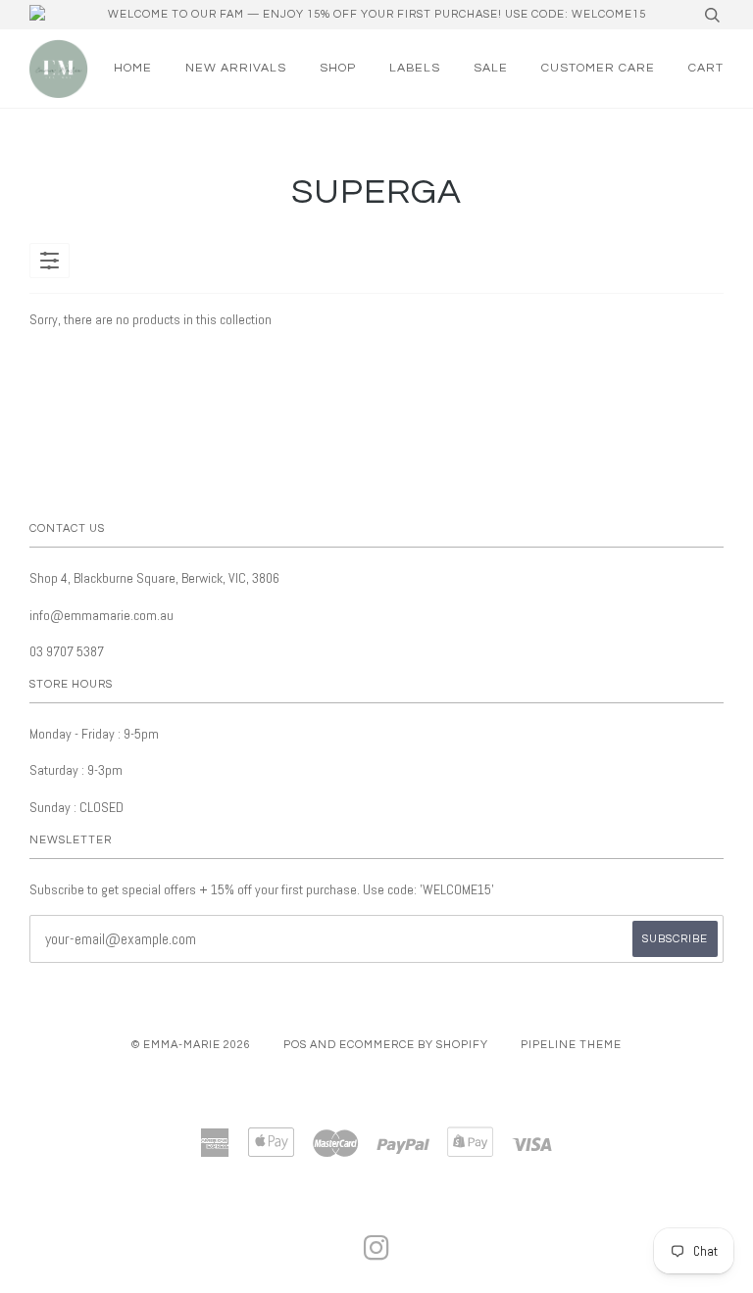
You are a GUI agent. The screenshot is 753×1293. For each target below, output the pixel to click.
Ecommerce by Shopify (413, 1044)
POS (295, 1044)
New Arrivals (235, 68)
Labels (414, 68)
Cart (706, 68)
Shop (338, 68)
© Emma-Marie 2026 (191, 1044)
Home (133, 68)
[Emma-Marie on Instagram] (377, 1254)
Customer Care (598, 68)
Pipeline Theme (571, 1044)
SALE (491, 68)
